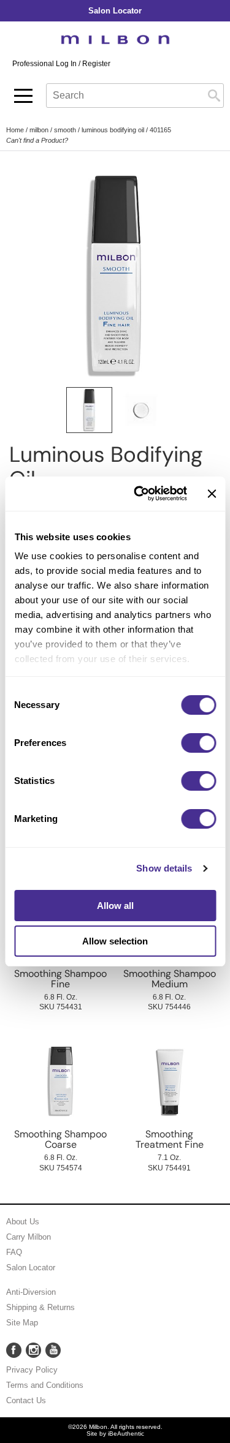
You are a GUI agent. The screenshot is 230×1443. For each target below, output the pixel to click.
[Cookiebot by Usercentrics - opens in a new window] (139, 494)
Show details (164, 868)
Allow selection (115, 941)
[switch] (198, 743)
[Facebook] (13, 1350)
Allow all (115, 905)
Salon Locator (30, 1267)
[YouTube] (53, 1350)
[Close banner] (211, 493)
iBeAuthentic (126, 1433)
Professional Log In (45, 63)
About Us (22, 1221)
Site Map (22, 1322)
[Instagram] (33, 1350)
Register (96, 63)
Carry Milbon (28, 1236)
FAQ (14, 1252)
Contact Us (26, 1400)
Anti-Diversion (31, 1292)
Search (214, 95)
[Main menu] (23, 95)
